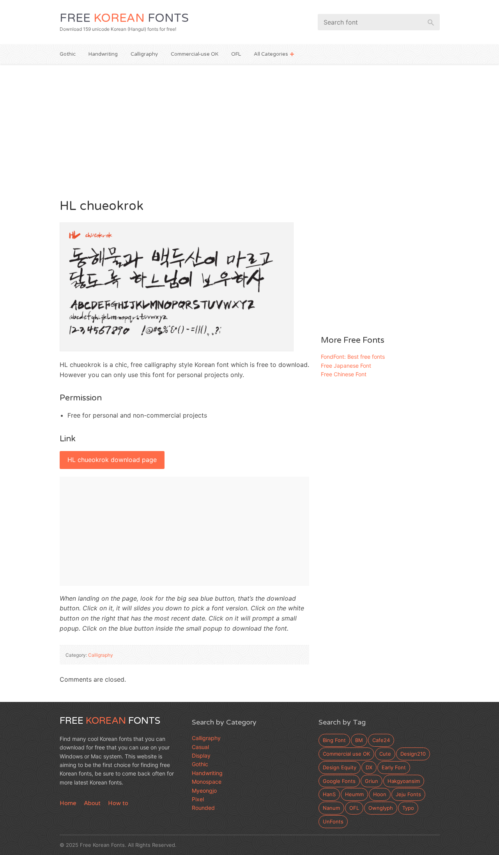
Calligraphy (144, 54)
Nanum (331, 808)
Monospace (206, 781)
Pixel (198, 799)
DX (369, 767)
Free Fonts (124, 18)
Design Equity (339, 767)
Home (68, 803)
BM (359, 740)
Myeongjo (204, 790)
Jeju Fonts (408, 794)
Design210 (413, 754)
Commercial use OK (346, 754)
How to (118, 803)
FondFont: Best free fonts (353, 356)
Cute (385, 754)
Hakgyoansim (404, 781)
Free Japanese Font (346, 365)
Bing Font (334, 740)
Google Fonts (339, 781)
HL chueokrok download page (112, 460)
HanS (329, 794)
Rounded (203, 807)
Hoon (379, 794)
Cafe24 (381, 740)
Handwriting (103, 54)
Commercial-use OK (194, 54)
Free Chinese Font (343, 374)
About (92, 803)
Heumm (354, 794)
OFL (236, 54)
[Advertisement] (250, 130)
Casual (200, 747)
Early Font (394, 767)
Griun (371, 781)
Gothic (68, 54)
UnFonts (333, 821)
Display (201, 755)
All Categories (271, 54)
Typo (408, 808)
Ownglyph (380, 808)
